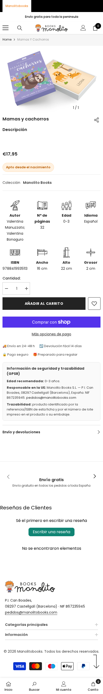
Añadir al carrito (44, 303)
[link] (51, 477)
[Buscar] (20, 28)
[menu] (5, 28)
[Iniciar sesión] (83, 28)
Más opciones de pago (51, 334)
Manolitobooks (17, 6)
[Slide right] (94, 477)
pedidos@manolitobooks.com (51, 397)
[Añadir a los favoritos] (94, 303)
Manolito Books (37, 182)
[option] (51, 79)
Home (7, 39)
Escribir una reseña (51, 532)
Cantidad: (11, 278)
